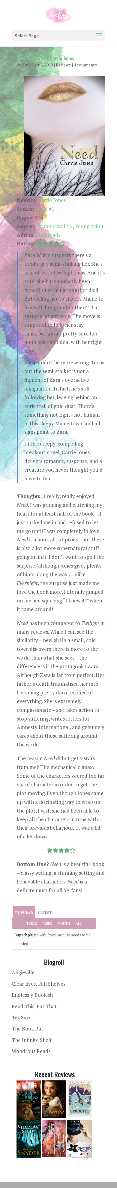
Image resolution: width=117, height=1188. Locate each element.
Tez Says (21, 1017)
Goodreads (47, 234)
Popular (24, 912)
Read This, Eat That (34, 1006)
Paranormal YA (55, 226)
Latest (45, 912)
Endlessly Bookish (32, 994)
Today (32, 923)
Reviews (63, 65)
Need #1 (44, 208)
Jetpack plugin (26, 935)
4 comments (85, 65)
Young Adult (89, 226)
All (79, 923)
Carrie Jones (52, 200)
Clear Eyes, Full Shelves (38, 983)
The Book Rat (27, 1028)
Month (64, 923)
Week (47, 923)
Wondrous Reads (31, 1051)
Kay (25, 65)
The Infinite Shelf (32, 1039)
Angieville (23, 972)
